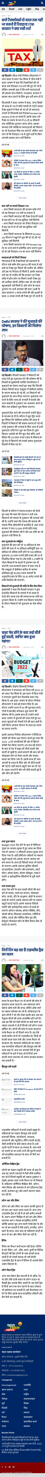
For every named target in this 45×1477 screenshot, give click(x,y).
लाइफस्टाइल (29, 1399)
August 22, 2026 (19, 156)
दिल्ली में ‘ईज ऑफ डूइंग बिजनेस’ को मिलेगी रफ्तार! (28, 491)
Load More (22, 198)
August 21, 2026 (19, 485)
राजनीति (27, 1385)
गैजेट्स (4, 1399)
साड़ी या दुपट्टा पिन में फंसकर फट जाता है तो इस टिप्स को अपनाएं (27, 1080)
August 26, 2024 (19, 1085)
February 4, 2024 (20, 1094)
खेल (3, 1394)
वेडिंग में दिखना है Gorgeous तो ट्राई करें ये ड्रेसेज (28, 1090)
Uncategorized (9, 1385)
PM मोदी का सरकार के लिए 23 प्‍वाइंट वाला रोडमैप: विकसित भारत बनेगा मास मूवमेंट (27, 174)
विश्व (37, 9)
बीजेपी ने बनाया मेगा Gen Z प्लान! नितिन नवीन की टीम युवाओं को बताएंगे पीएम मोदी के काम (28, 163)
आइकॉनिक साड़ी (19, 1099)
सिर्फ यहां (29, 1472)
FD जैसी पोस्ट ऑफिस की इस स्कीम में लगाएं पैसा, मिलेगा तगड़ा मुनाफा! (21, 1451)
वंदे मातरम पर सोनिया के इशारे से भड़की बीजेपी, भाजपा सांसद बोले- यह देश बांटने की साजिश (28, 185)
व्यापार (27, 1412)
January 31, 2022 (28, 960)
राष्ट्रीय (28, 9)
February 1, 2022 (28, 34)
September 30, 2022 (20, 1114)
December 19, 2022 (20, 1102)
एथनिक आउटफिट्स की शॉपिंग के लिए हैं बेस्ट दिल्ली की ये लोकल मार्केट (27, 1110)
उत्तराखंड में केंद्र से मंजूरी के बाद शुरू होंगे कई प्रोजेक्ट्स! (27, 481)
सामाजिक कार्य (30, 1422)
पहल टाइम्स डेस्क (14, 34)
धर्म (3, 1412)
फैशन (9, 946)
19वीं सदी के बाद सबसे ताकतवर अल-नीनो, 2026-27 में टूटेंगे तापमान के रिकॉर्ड (28, 151)
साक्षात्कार (28, 1417)
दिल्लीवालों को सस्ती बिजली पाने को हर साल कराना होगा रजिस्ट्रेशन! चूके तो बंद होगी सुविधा (27, 459)
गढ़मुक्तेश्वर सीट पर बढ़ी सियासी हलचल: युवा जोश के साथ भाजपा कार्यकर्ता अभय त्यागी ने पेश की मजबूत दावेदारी (27, 471)
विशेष (26, 1403)
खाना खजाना (7, 1390)
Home (4, 16)
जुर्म (3, 1403)
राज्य (20, 9)
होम (3, 9)
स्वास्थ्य (27, 1426)
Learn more (7, 1347)
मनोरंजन (5, 1422)
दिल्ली (11, 9)
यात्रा (4, 1426)
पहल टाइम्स (9, 1472)
